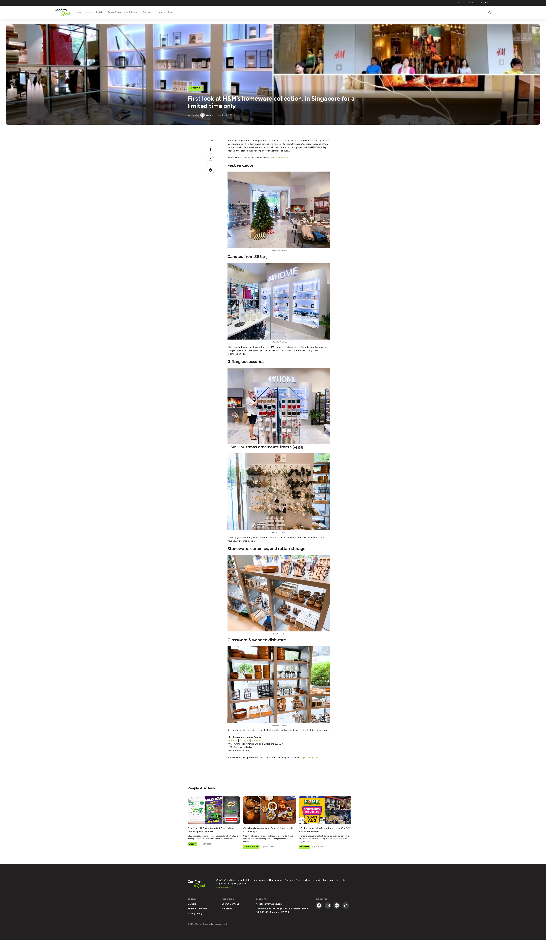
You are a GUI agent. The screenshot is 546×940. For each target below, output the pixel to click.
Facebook (233, 740)
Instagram (244, 740)
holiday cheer (282, 157)
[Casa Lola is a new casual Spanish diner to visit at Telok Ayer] (269, 810)
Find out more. (223, 887)
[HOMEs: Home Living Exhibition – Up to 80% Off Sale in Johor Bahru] (325, 810)
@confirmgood (310, 757)
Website (256, 740)
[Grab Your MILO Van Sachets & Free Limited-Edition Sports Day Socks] (214, 810)
